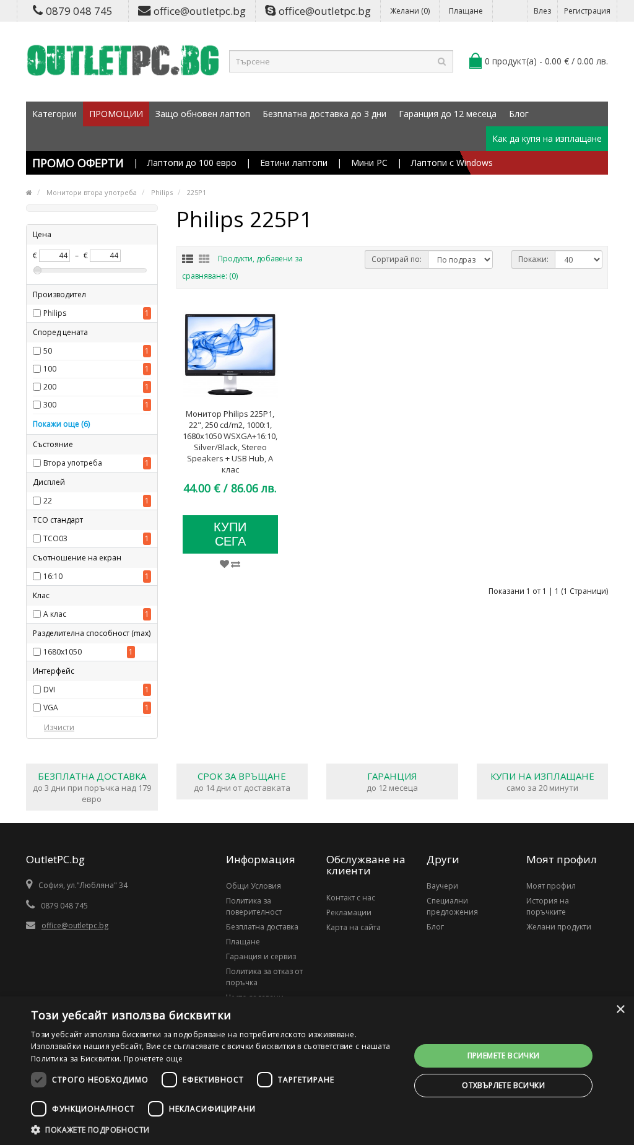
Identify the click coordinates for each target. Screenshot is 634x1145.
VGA (50, 707)
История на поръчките (547, 906)
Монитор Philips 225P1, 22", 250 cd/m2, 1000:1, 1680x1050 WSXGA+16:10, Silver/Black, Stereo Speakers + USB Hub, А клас (230, 441)
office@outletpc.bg (200, 11)
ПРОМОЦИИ (116, 114)
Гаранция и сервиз (261, 956)
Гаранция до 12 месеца (448, 114)
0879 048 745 (79, 11)
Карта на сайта (353, 927)
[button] (215, 1129)
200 (49, 386)
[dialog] (317, 1070)
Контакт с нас (350, 897)
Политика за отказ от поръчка (264, 977)
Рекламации (348, 912)
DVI (49, 689)
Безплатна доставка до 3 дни (324, 114)
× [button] (620, 1009)
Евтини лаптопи (294, 162)
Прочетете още (153, 1058)
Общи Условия (253, 886)
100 (49, 369)
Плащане (466, 11)
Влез (542, 11)
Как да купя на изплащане (547, 138)
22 (47, 500)
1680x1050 (62, 652)
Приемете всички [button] (503, 1055)
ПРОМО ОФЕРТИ (78, 162)
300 (49, 404)
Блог (519, 114)
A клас (54, 614)
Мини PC (369, 162)
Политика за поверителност (254, 906)
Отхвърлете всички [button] (503, 1085)
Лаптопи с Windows (452, 162)
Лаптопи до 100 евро (192, 162)
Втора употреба (72, 463)
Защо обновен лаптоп (202, 114)
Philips (54, 313)
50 (47, 351)
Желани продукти (558, 926)
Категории (54, 114)
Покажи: (533, 259)
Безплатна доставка (262, 926)
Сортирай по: (396, 259)
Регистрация (587, 11)
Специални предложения (452, 906)
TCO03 (55, 538)
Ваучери (442, 886)
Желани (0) (410, 11)
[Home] (29, 192)
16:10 (53, 576)
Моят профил (551, 886)
